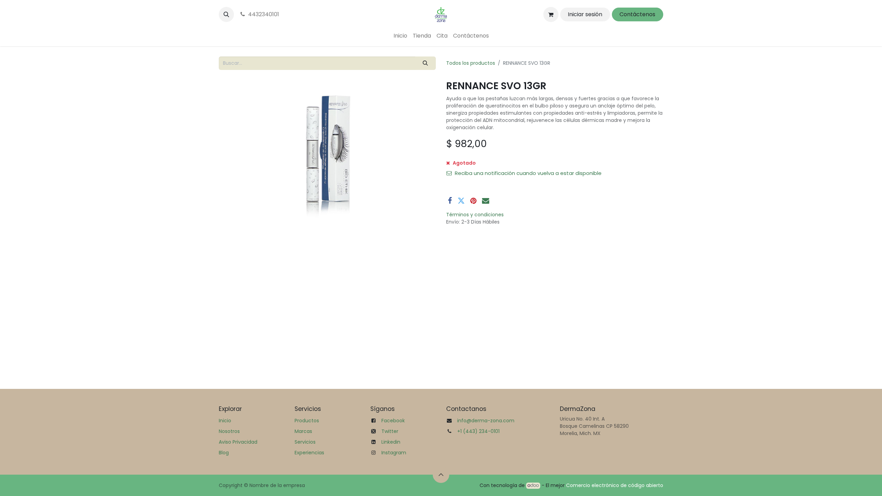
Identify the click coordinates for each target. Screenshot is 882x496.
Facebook (393, 420)
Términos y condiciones (475, 214)
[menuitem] (400, 36)
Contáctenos (637, 14)
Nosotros (229, 431)
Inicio (225, 420)
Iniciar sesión (585, 14)
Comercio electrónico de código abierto (614, 485)
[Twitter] (461, 200)
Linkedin (390, 441)
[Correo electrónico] (485, 200)
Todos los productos (470, 63)
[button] (226, 14)
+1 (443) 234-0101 (478, 431)
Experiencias (309, 452)
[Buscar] (425, 63)
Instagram (393, 452)
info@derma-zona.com (485, 420)
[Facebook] (450, 200)
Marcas (303, 431)
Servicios (305, 441)
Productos (307, 420)
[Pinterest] (473, 200)
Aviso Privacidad (238, 441)
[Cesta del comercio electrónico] (550, 14)
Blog (224, 452)
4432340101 (263, 14)
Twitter (389, 431)
